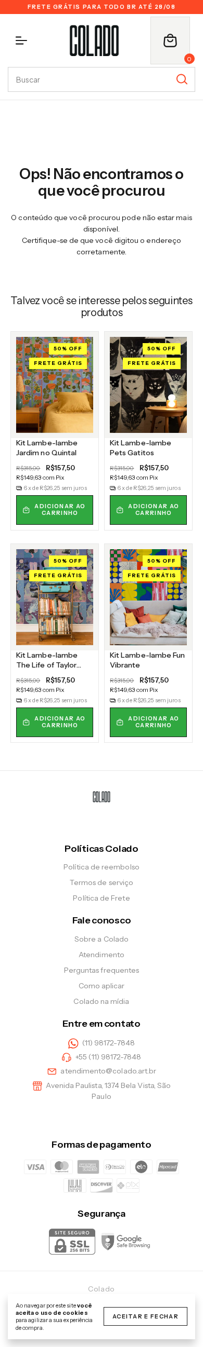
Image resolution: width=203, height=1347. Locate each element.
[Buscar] (181, 79)
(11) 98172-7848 (108, 1042)
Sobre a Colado (101, 939)
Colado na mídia (101, 1001)
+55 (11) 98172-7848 (108, 1057)
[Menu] (23, 40)
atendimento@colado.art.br (108, 1071)
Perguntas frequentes (101, 970)
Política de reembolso (101, 867)
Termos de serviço (101, 882)
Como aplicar (102, 985)
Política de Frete (101, 898)
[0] (170, 40)
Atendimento (101, 954)
